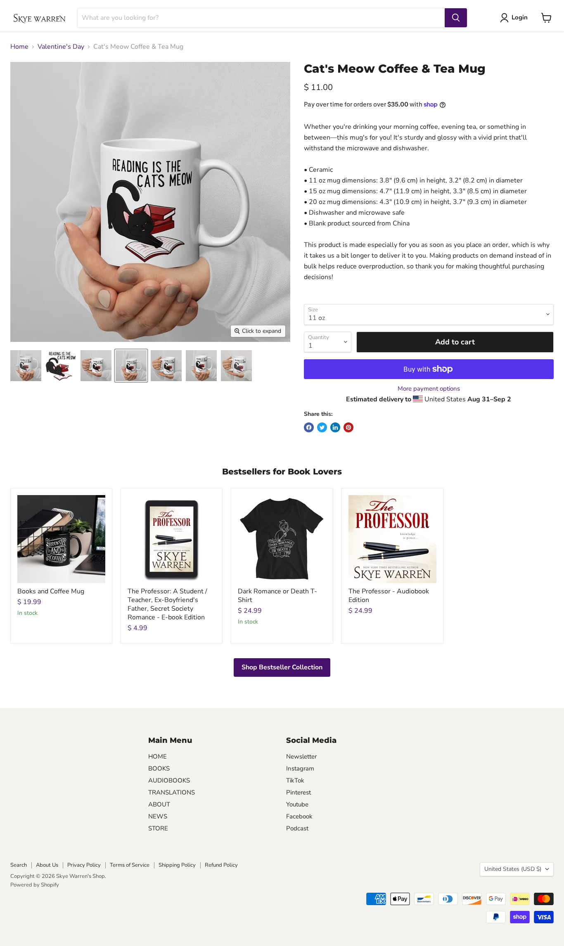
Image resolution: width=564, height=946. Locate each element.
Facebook (299, 816)
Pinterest (298, 792)
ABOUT (159, 804)
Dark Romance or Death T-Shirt (277, 596)
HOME (157, 756)
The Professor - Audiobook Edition (388, 596)
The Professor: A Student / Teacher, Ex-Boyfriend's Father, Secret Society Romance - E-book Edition (167, 604)
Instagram (300, 768)
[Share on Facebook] (309, 427)
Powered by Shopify (34, 885)
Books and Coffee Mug (50, 591)
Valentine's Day (61, 46)
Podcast (297, 828)
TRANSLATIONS (171, 792)
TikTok (295, 780)
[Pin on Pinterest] (348, 427)
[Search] (456, 17)
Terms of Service (129, 865)
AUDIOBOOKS (169, 780)
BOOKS (159, 768)
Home (19, 46)
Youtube (297, 804)
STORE (158, 828)
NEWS (157, 816)
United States (512, 869)
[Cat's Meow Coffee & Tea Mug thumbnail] (25, 365)
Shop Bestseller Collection (282, 667)
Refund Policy (221, 865)
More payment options (429, 388)
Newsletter (301, 756)
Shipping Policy (177, 865)
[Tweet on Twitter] (322, 427)
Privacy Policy (84, 865)
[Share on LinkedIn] (335, 427)
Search (18, 865)
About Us (47, 865)
